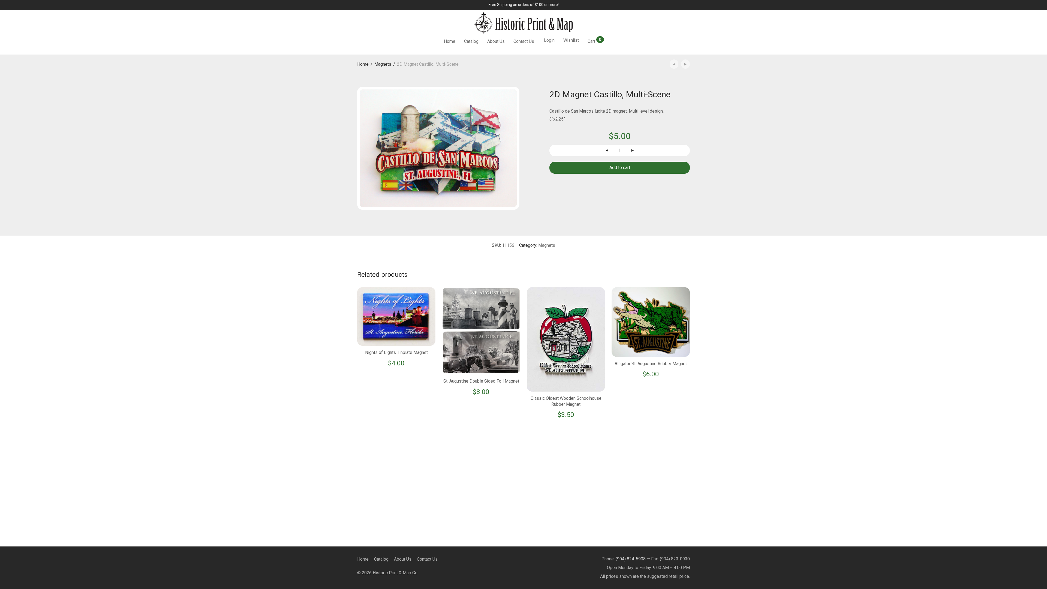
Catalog (471, 41)
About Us (496, 41)
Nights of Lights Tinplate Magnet (396, 352)
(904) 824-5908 (631, 558)
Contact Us (523, 41)
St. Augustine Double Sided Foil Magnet (481, 381)
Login (549, 40)
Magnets (382, 64)
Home (449, 41)
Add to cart (619, 167)
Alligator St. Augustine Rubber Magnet (651, 363)
